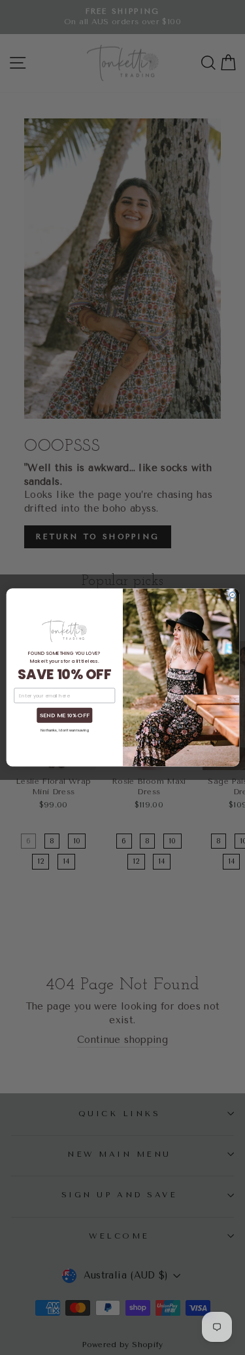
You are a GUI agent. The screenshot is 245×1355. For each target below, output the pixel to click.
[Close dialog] (232, 595)
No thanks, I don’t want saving (64, 730)
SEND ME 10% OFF (64, 716)
